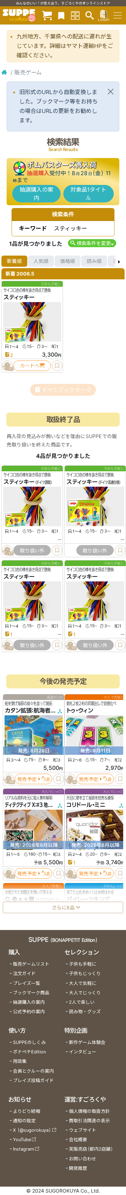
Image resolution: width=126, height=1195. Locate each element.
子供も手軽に (82, 964)
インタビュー (82, 1051)
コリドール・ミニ (85, 805)
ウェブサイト (82, 1130)
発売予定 (27, 779)
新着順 (14, 261)
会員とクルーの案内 (33, 1071)
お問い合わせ (82, 1158)
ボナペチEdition (29, 1051)
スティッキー (19, 297)
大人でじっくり (85, 992)
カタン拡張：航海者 (27, 710)
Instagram (23, 1149)
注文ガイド (24, 973)
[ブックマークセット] (61, 15)
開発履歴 (78, 1168)
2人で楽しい (81, 1002)
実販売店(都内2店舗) (91, 1149)
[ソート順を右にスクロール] (119, 261)
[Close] (110, 91)
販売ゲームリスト (31, 964)
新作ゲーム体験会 (87, 1042)
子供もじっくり (85, 973)
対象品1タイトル (88, 193)
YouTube (22, 1139)
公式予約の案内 (29, 1011)
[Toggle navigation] (118, 15)
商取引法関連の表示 (89, 1120)
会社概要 (78, 1139)
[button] (92, 243)
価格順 (67, 261)
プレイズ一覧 (26, 983)
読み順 (94, 261)
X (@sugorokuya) (32, 1130)
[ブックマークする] (57, 365)
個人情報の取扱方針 (89, 1111)
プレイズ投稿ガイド (33, 1080)
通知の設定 (24, 1120)
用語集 (20, 1061)
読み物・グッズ (85, 1011)
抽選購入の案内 (36, 193)
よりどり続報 (26, 1111)
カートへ (30, 365)
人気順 (41, 261)
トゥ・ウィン (79, 710)
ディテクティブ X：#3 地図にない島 (36, 805)
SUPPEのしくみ (29, 1042)
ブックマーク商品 (31, 992)
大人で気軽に (82, 983)
